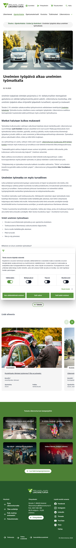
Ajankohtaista (20, 23)
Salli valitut (38, 295)
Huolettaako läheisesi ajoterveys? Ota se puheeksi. (23, 373)
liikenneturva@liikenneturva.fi (39, 506)
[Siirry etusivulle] (13, 5)
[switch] (28, 281)
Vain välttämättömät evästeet (14, 295)
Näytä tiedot (65, 289)
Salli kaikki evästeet (62, 295)
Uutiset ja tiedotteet (33, 23)
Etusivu (11, 23)
